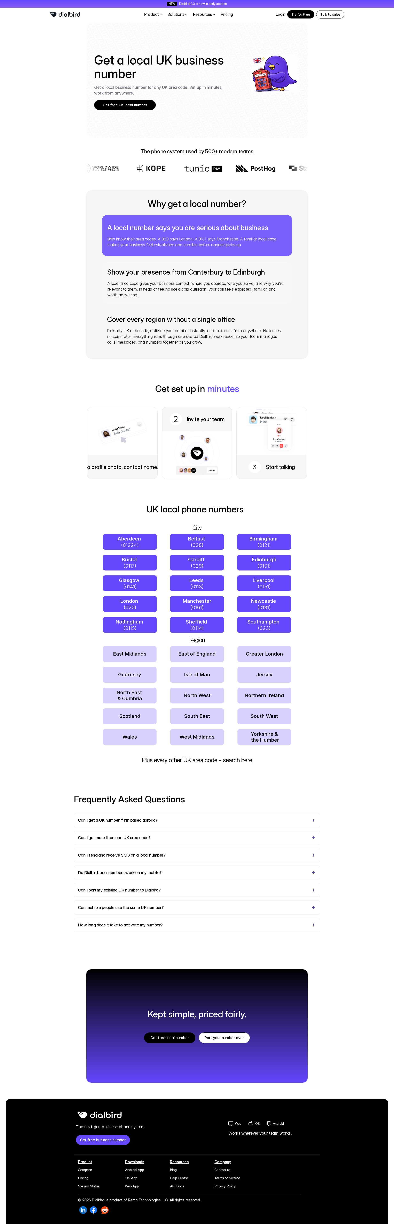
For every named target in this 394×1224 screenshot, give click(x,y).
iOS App (131, 1178)
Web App (132, 1186)
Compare (85, 1170)
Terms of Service (227, 1178)
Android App (134, 1170)
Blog (173, 1170)
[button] (330, 14)
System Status (88, 1186)
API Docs (177, 1186)
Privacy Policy (224, 1186)
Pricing (83, 1178)
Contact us (222, 1170)
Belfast (197, 539)
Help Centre (179, 1178)
